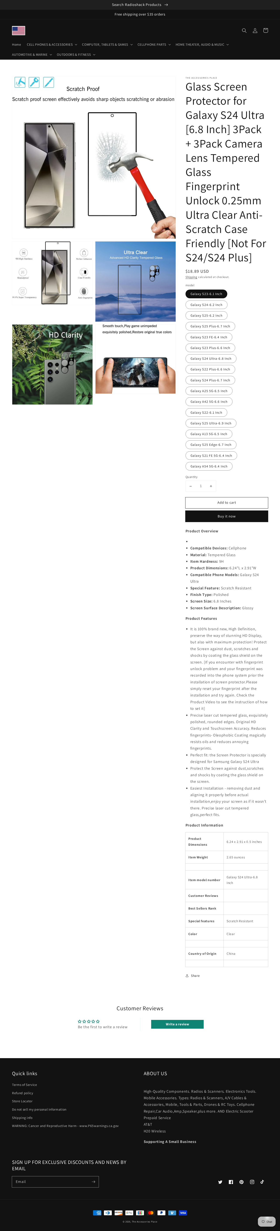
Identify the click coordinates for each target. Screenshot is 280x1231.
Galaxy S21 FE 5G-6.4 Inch (211, 455)
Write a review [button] (177, 1024)
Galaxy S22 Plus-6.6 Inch (210, 369)
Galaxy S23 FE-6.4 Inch (209, 337)
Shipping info (22, 1117)
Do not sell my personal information (39, 1109)
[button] (244, 30)
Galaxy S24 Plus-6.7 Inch (210, 380)
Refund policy (22, 1093)
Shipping (191, 277)
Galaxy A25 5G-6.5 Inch (209, 391)
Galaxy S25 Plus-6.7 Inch (210, 326)
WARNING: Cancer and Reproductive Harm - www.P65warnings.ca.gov (65, 1125)
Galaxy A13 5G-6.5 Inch (209, 434)
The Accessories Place (144, 1221)
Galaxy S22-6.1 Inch (206, 412)
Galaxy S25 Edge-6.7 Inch (211, 445)
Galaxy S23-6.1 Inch (206, 294)
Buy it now (227, 516)
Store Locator (22, 1101)
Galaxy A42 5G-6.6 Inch (209, 401)
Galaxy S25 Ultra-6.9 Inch (211, 423)
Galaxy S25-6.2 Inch (206, 315)
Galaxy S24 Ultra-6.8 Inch (211, 358)
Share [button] (195, 976)
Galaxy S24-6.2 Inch (206, 304)
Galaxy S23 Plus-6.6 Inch (210, 348)
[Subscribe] (93, 1181)
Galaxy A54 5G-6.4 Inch (209, 466)
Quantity (192, 477)
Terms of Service (24, 1084)
